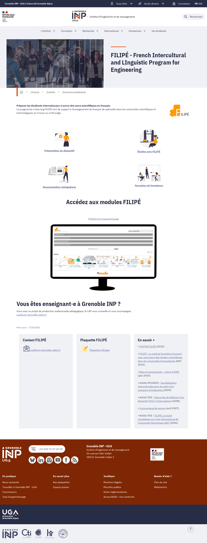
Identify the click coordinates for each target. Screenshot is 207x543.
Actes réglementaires (115, 491)
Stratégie (51, 92)
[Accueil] (21, 92)
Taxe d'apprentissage (14, 496)
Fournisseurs (9, 491)
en (200, 3)
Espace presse (61, 487)
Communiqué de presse (152, 408)
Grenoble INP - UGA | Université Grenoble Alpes (29, 3)
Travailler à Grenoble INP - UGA (19, 487)
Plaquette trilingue (99, 350)
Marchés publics (112, 487)
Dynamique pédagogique (74, 92)
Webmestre (160, 487)
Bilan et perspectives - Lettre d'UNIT (159, 371)
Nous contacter (10, 482)
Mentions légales (113, 482)
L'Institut (35, 92)
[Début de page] (192, 529)
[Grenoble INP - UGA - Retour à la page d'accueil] (79, 17)
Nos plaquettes (61, 482)
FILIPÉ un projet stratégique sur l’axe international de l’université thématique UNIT (158, 419)
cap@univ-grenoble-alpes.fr (32, 314)
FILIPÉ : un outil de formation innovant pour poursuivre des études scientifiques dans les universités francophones (160, 357)
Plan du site (160, 482)
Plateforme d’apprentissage (103, 218)
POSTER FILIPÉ (148, 346)
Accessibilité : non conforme (119, 496)
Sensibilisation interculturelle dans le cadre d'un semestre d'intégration (157, 386)
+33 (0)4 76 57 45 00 (50, 449)
